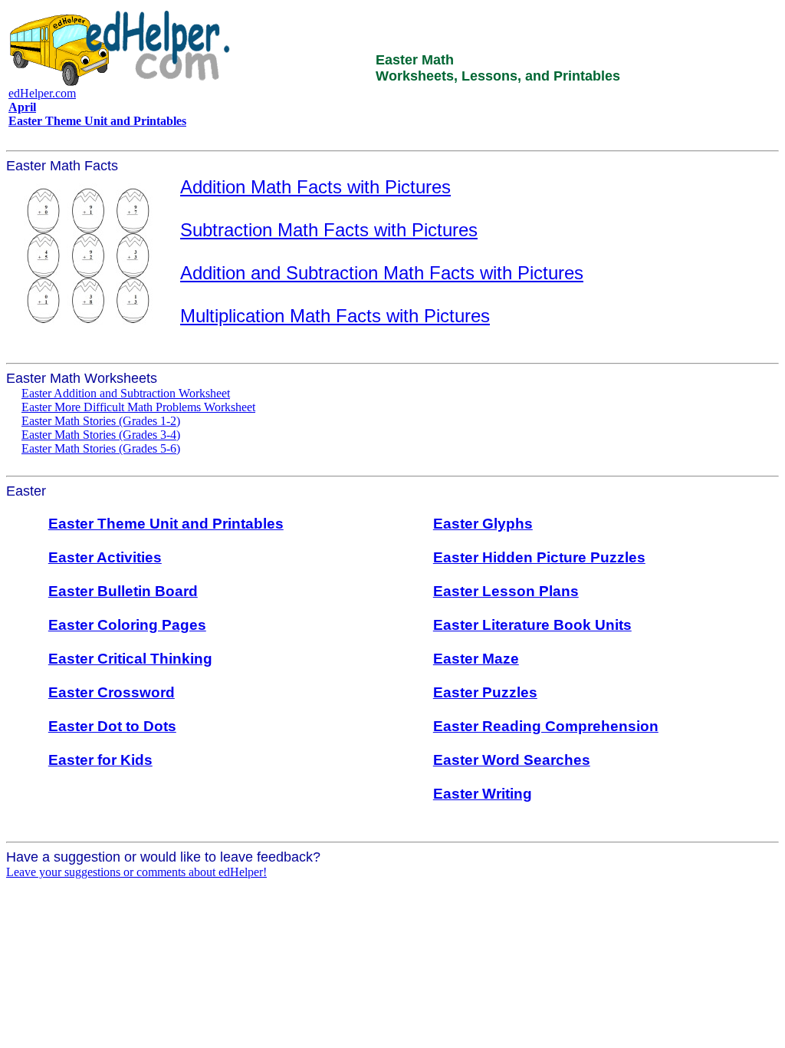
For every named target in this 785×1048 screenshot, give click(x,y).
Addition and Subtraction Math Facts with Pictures (381, 272)
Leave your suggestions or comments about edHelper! (136, 871)
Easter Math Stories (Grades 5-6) (100, 448)
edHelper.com (42, 93)
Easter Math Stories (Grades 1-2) (100, 420)
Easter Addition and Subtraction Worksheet (125, 393)
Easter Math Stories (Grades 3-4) (100, 434)
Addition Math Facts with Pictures (315, 186)
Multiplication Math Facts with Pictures (335, 315)
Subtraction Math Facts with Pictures (329, 229)
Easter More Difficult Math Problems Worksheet (138, 407)
